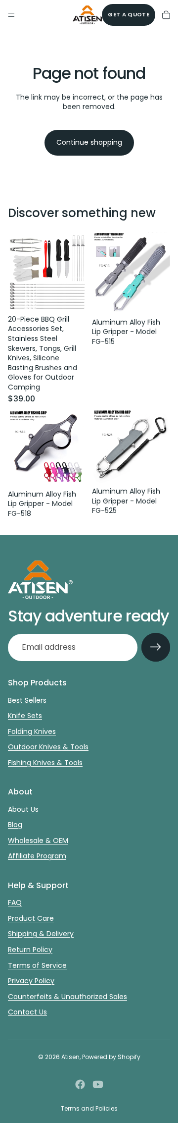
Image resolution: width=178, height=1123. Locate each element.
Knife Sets (25, 716)
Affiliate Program (37, 856)
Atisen (70, 1057)
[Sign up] (155, 647)
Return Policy (30, 950)
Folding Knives (32, 731)
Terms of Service (37, 965)
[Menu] (11, 14)
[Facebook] (80, 1084)
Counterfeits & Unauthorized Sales (67, 997)
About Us (23, 809)
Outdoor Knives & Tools (48, 747)
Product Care (31, 918)
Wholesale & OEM (38, 840)
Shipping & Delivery (41, 934)
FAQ (15, 902)
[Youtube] (98, 1084)
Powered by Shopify (111, 1057)
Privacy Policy (31, 981)
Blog (15, 825)
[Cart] (166, 15)
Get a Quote (128, 14)
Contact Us (27, 1012)
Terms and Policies (89, 1108)
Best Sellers (27, 700)
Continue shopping (89, 142)
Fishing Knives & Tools (45, 763)
